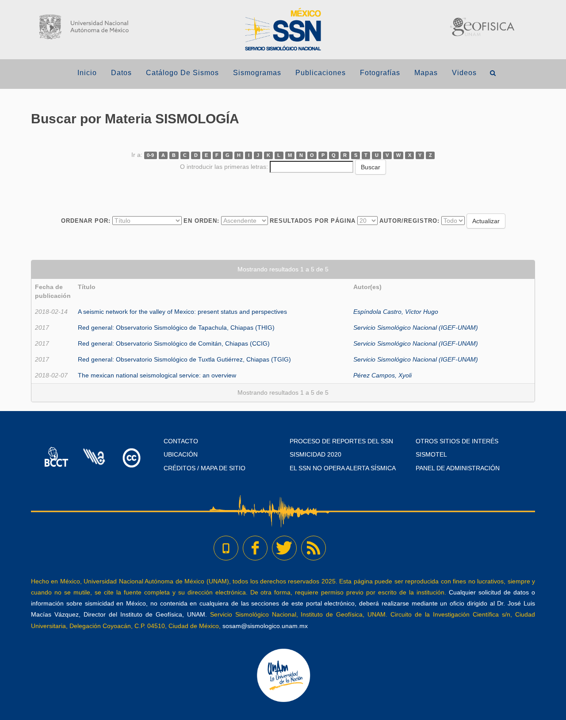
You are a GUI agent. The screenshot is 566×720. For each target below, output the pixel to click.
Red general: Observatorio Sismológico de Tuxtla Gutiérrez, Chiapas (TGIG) (184, 359)
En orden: (201, 220)
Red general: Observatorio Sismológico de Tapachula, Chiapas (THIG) (176, 327)
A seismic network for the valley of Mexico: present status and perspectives (182, 311)
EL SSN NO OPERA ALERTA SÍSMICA (343, 468)
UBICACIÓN (181, 454)
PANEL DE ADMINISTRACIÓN (458, 468)
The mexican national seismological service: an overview (157, 375)
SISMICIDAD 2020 (315, 454)
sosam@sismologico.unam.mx (265, 625)
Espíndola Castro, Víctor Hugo (395, 311)
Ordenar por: (86, 220)
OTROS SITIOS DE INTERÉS (457, 441)
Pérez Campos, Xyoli (382, 375)
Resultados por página (313, 220)
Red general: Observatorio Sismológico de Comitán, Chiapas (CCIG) (174, 343)
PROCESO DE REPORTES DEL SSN (341, 441)
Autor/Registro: (409, 220)
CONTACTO (181, 441)
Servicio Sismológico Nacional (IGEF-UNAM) (415, 327)
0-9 (150, 155)
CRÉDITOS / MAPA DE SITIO (204, 468)
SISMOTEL (431, 454)
